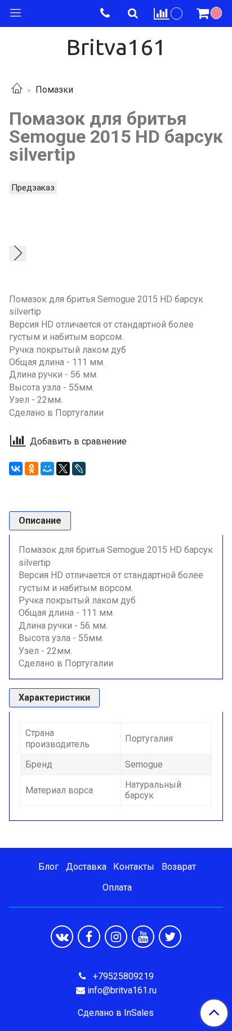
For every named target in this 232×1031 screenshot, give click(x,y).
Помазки (54, 89)
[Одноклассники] (31, 468)
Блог (48, 866)
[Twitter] (170, 936)
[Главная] (17, 89)
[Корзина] (210, 13)
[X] (63, 468)
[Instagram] (116, 936)
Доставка (86, 866)
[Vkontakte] (62, 936)
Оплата (117, 887)
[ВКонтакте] (16, 468)
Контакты (133, 866)
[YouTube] (143, 936)
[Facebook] (89, 936)
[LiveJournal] (79, 468)
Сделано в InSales (116, 1013)
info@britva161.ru (122, 990)
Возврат (179, 866)
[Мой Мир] (47, 468)
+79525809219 (122, 976)
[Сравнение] (168, 13)
